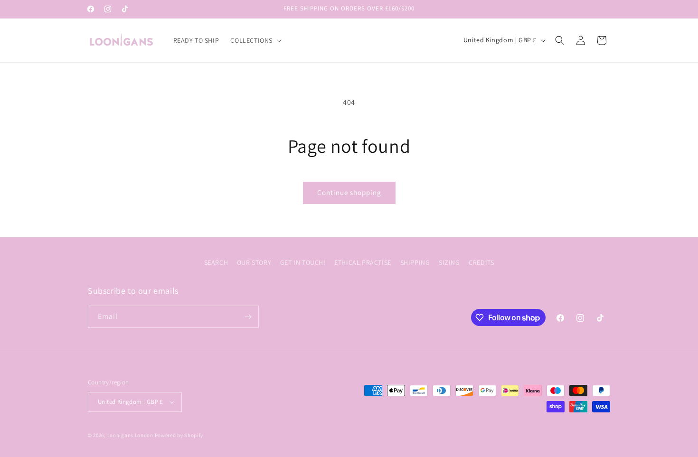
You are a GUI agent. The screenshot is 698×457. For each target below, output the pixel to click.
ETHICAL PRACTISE (362, 262)
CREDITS (481, 262)
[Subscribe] (247, 317)
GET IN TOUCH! (303, 262)
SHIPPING (415, 262)
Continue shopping (349, 192)
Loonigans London (130, 435)
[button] (255, 40)
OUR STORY (254, 262)
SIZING (449, 262)
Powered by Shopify (179, 435)
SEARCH (216, 262)
